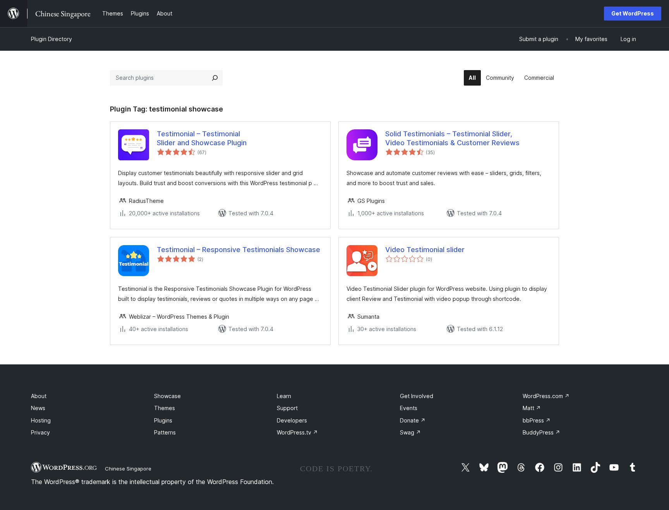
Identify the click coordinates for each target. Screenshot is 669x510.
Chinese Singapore (128, 468)
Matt (532, 408)
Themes (164, 408)
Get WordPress (632, 13)
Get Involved (416, 396)
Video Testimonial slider (425, 250)
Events (408, 408)
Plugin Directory (51, 39)
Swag (410, 432)
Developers (292, 420)
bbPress (537, 420)
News (38, 408)
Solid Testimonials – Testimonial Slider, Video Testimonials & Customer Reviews (452, 138)
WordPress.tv (297, 432)
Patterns (165, 432)
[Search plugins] (215, 78)
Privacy (40, 432)
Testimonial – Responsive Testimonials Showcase (238, 250)
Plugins (163, 420)
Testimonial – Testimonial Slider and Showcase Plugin (202, 138)
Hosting (41, 420)
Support (287, 408)
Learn (284, 396)
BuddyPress (541, 432)
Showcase (167, 396)
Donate (412, 420)
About (38, 396)
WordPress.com (546, 396)
